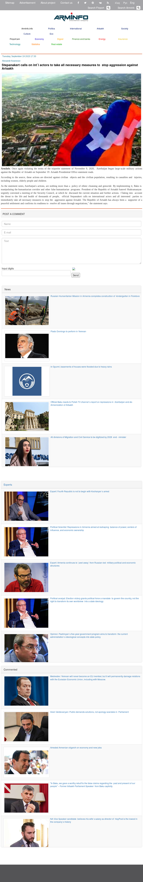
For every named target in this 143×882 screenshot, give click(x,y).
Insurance (123, 38)
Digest (60, 38)
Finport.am (15, 38)
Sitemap (9, 2)
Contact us (66, 2)
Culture (27, 33)
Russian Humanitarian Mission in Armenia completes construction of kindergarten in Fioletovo (95, 295)
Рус (125, 2)
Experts (8, 484)
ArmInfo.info (27, 28)
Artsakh (100, 28)
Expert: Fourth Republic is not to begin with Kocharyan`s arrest (79, 491)
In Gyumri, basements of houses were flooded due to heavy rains (81, 366)
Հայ (117, 2)
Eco (51, 33)
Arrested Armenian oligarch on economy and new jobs (76, 747)
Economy (39, 38)
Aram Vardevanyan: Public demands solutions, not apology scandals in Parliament (89, 711)
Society (124, 28)
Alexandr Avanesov (11, 61)
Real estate (56, 44)
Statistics (36, 44)
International (76, 28)
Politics (51, 28)
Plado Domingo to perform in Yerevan (68, 331)
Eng (132, 2)
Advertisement (27, 2)
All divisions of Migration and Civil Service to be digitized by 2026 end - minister (89, 437)
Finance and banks (81, 38)
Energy (102, 38)
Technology (14, 44)
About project (48, 2)
